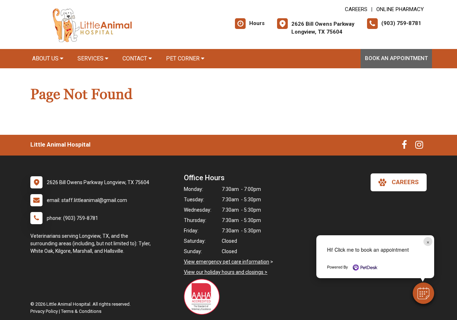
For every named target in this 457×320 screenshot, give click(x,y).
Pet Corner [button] (183, 58)
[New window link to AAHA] (203, 297)
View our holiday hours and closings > (225, 272)
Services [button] (91, 58)
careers (405, 182)
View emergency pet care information (226, 262)
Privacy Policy (44, 311)
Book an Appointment (396, 58)
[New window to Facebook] (404, 146)
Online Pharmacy (400, 9)
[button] (423, 293)
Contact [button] (135, 58)
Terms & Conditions (81, 311)
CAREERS (356, 9)
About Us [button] (46, 58)
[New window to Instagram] (419, 146)
